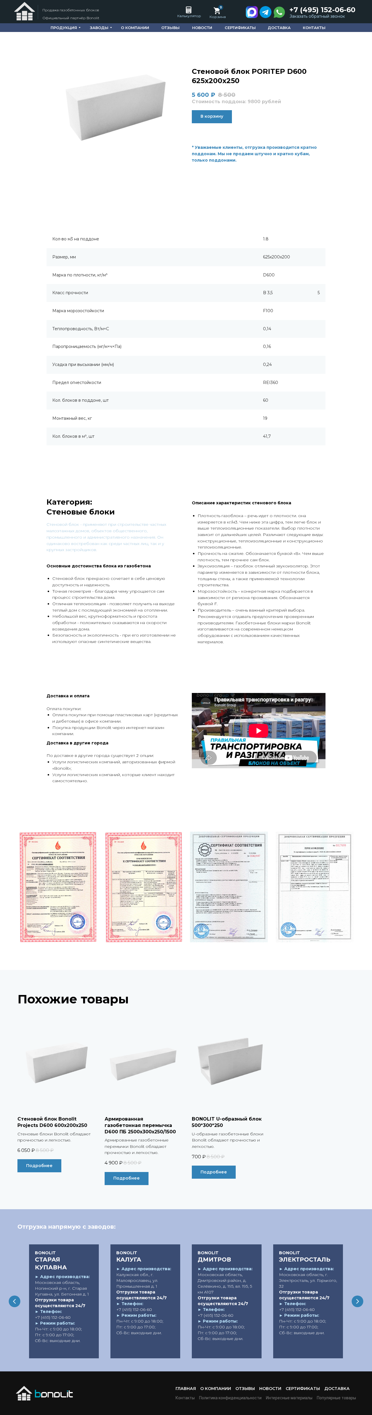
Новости (270, 1388)
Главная (186, 1388)
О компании (215, 1388)
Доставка (337, 1388)
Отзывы (245, 1388)
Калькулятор (189, 16)
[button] (318, 16)
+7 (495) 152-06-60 (322, 10)
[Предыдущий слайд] (14, 1301)
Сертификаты (303, 1388)
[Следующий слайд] (357, 1301)
